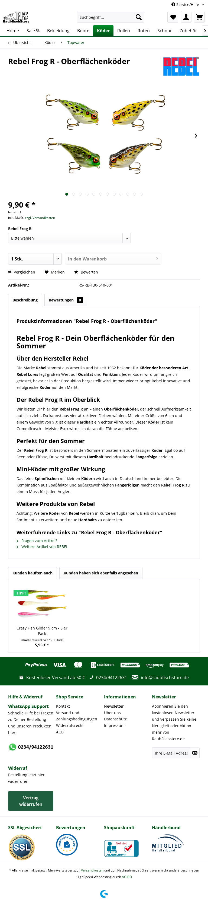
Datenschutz (115, 718)
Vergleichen (24, 272)
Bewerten (89, 272)
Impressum (114, 725)
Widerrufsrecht (70, 725)
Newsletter (114, 706)
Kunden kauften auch (32, 572)
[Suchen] (138, 17)
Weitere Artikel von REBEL (44, 546)
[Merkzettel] (172, 17)
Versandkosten (92, 870)
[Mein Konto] (186, 17)
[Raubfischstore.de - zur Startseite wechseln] (16, 17)
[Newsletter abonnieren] (195, 753)
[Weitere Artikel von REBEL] (181, 66)
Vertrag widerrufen (30, 801)
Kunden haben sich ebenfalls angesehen (101, 572)
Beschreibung (25, 300)
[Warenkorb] (199, 17)
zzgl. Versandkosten (40, 217)
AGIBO (127, 877)
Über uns (112, 712)
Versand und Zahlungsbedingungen (76, 716)
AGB (60, 732)
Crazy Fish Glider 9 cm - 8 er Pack (42, 630)
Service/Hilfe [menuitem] (187, 4)
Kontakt (63, 706)
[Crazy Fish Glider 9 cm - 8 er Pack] (42, 604)
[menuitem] (111, 17)
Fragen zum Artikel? (38, 540)
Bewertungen (65, 300)
